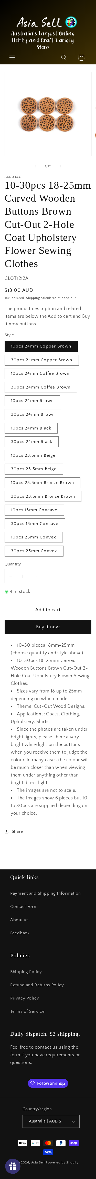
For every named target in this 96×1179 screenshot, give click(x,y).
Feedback (20, 933)
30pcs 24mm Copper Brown (41, 360)
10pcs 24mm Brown (32, 400)
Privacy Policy (24, 998)
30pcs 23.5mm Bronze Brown (43, 496)
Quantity (13, 564)
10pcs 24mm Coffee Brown (40, 373)
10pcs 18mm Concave (34, 510)
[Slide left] (35, 166)
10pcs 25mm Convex (33, 537)
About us (19, 920)
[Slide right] (60, 166)
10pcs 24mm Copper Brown (41, 346)
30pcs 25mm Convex (34, 551)
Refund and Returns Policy (37, 985)
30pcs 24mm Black (31, 441)
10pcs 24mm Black (31, 428)
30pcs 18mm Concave (35, 523)
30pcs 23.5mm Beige (34, 469)
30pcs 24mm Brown (33, 414)
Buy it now (48, 627)
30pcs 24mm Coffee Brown (41, 387)
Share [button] (17, 831)
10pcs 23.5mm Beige (33, 455)
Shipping (33, 298)
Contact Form (24, 906)
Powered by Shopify (62, 1162)
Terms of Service (27, 1011)
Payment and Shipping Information (45, 893)
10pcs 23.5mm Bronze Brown (42, 482)
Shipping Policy (26, 971)
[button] (64, 57)
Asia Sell (38, 1162)
